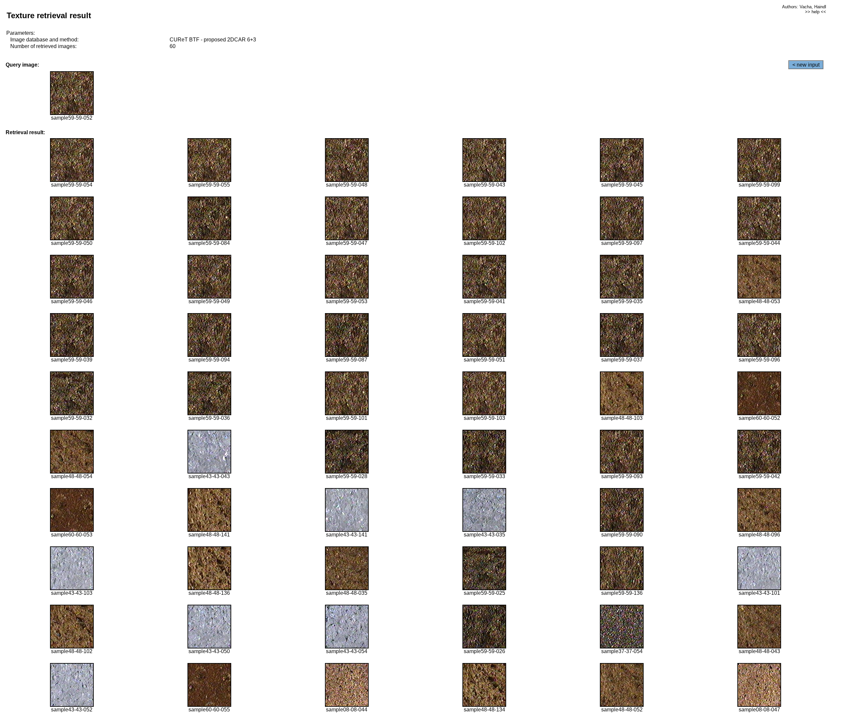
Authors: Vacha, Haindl (804, 6)
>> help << (815, 11)
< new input (806, 65)
